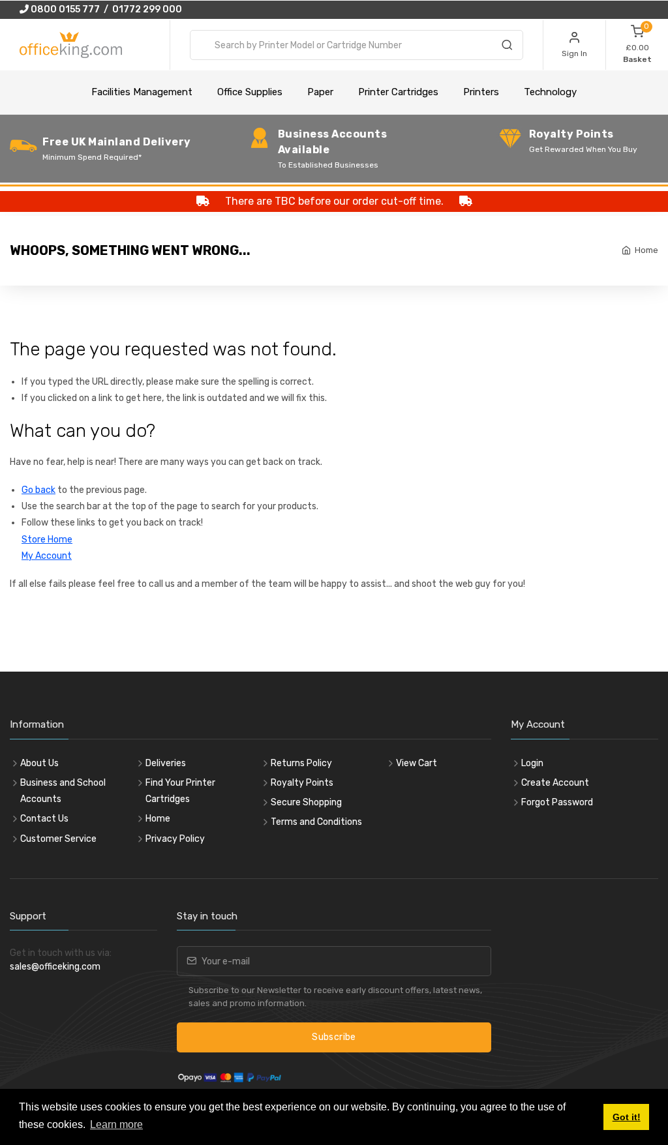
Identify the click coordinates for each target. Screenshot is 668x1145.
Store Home (47, 539)
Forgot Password (557, 802)
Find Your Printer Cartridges (180, 791)
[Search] (507, 47)
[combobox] (356, 45)
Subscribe (334, 1037)
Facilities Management (141, 92)
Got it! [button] (627, 1117)
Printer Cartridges (398, 92)
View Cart (416, 763)
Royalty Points (302, 782)
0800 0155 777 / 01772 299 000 (105, 9)
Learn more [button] (116, 1124)
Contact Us (44, 818)
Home (646, 250)
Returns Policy (301, 763)
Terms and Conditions (316, 821)
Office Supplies (249, 92)
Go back (38, 490)
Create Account (555, 782)
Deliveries (165, 763)
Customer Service (58, 838)
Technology (550, 92)
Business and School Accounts (63, 791)
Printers (481, 92)
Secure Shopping (306, 802)
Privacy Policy (175, 838)
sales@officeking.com (55, 966)
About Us (39, 763)
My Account (47, 555)
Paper (320, 92)
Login (532, 763)
